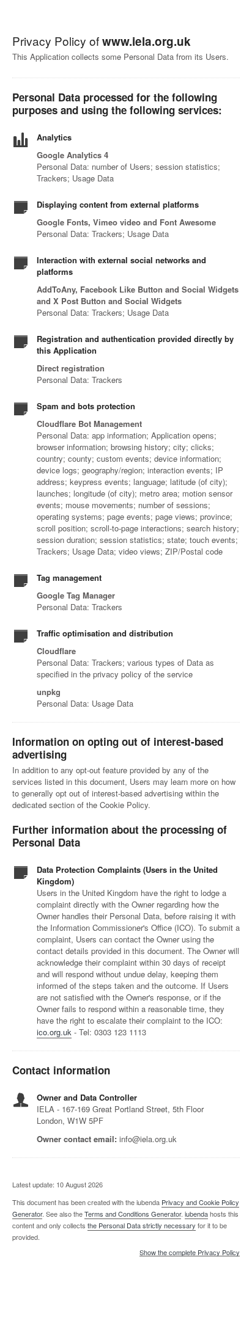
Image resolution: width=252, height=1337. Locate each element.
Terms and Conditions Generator (132, 1214)
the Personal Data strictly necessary (141, 1225)
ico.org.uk (54, 1032)
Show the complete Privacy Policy (189, 1252)
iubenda (196, 1214)
